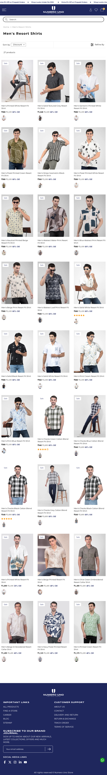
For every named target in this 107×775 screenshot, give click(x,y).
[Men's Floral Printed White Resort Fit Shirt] (90, 148)
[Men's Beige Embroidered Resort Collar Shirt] (17, 622)
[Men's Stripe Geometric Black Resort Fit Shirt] (53, 148)
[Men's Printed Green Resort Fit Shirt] (90, 622)
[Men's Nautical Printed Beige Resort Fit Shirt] (17, 215)
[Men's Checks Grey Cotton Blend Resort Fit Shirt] (53, 485)
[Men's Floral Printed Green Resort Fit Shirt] (17, 148)
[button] (79, 315)
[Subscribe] (49, 749)
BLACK (40, 185)
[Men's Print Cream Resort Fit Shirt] (90, 351)
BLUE (76, 253)
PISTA (3, 592)
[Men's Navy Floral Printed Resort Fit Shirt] (53, 622)
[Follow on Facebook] (4, 762)
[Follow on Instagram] (15, 762)
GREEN (76, 659)
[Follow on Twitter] (9, 762)
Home (6, 27)
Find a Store (10, 711)
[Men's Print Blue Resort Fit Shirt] (17, 416)
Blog (6, 718)
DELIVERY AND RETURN (66, 715)
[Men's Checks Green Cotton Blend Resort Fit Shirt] (53, 415)
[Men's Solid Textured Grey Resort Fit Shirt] (53, 81)
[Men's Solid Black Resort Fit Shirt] (17, 351)
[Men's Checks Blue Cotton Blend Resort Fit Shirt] (90, 416)
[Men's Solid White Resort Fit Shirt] (90, 283)
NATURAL (40, 592)
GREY (40, 118)
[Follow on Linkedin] (20, 762)
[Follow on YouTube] (25, 762)
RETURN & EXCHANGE (65, 718)
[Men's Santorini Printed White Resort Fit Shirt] (90, 81)
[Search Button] (6, 19)
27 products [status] (9, 52)
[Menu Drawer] (18, 10)
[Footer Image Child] (53, 690)
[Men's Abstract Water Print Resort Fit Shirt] (53, 215)
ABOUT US (59, 706)
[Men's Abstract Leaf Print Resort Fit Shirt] (53, 283)
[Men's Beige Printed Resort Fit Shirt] (53, 555)
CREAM (76, 386)
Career (7, 715)
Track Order (61, 723)
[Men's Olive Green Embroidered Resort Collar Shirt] (90, 555)
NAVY (76, 453)
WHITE (76, 118)
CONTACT (59, 711)
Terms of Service (64, 727)
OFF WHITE (3, 118)
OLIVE (3, 185)
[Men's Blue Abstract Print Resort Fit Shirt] (90, 215)
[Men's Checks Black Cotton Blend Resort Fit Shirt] (17, 484)
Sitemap (7, 723)
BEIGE (3, 317)
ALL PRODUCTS (11, 706)
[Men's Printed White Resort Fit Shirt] (17, 81)
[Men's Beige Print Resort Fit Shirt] (17, 283)
